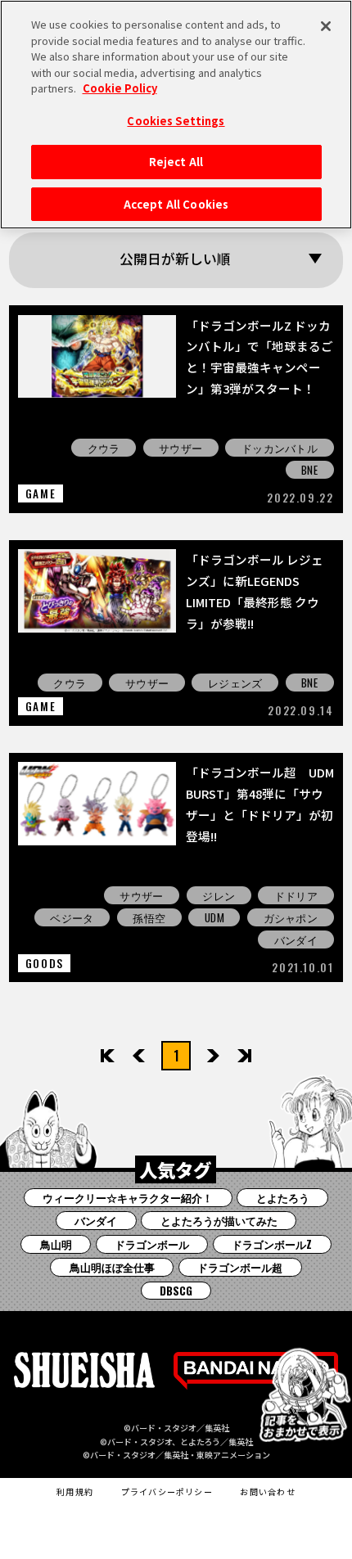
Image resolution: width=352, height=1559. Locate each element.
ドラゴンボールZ (272, 1244)
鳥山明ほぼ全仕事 (112, 1267)
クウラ (104, 447)
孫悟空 (149, 917)
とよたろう (282, 1197)
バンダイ (296, 939)
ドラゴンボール (152, 1244)
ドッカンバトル (279, 447)
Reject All (176, 161)
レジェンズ (235, 682)
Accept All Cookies (176, 204)
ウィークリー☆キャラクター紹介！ (128, 1197)
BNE (309, 470)
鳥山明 (56, 1244)
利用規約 (74, 1491)
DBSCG (176, 1290)
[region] (176, 114)
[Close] (326, 26)
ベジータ (71, 917)
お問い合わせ (267, 1491)
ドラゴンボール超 (239, 1267)
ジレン (218, 895)
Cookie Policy (120, 88)
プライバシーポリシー (167, 1491)
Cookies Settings (175, 120)
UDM (214, 917)
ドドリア (296, 895)
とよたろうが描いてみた (219, 1220)
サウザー (180, 447)
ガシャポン (291, 917)
